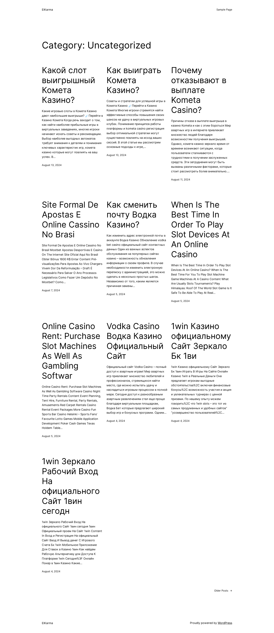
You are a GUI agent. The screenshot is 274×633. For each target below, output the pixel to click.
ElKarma (47, 9)
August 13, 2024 (52, 165)
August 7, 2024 (51, 290)
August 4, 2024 (116, 420)
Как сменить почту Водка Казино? (132, 215)
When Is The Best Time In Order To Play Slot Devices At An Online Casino (200, 229)
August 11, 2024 (180, 179)
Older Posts (223, 590)
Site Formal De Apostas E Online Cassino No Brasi (70, 219)
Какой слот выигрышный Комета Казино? (68, 85)
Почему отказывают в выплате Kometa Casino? (198, 90)
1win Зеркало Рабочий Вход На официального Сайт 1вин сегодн (71, 486)
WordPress (225, 623)
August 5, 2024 (116, 294)
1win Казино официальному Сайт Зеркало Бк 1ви (201, 341)
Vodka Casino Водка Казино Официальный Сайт (135, 341)
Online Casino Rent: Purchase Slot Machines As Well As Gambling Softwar (71, 351)
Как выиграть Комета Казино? (134, 80)
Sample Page (224, 9)
